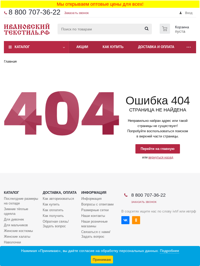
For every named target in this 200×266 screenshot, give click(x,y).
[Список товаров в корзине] (175, 32)
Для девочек (14, 219)
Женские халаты (17, 236)
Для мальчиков (16, 225)
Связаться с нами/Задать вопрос (95, 234)
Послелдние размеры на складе (21, 201)
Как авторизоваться (58, 199)
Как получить (53, 216)
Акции (82, 47)
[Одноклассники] (136, 220)
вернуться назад (160, 157)
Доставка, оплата (60, 193)
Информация (93, 193)
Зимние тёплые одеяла (16, 211)
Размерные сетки (95, 210)
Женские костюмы (18, 231)
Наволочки (12, 242)
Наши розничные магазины (94, 224)
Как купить (51, 204)
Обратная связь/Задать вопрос (56, 224)
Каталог (22, 47)
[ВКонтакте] (125, 220)
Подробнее (169, 251)
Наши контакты (93, 216)
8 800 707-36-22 (34, 12)
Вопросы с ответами (97, 204)
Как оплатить (53, 210)
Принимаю (102, 259)
